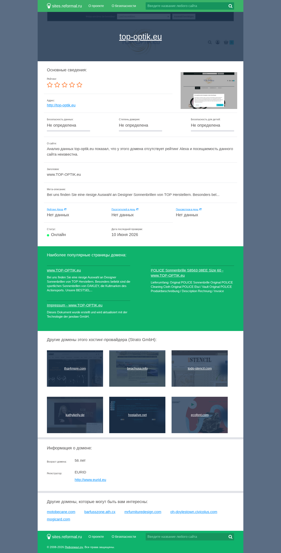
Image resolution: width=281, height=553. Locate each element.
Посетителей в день (123, 209)
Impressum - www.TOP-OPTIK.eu (74, 305)
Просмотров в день (187, 209)
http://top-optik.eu (61, 105)
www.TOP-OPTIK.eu (64, 270)
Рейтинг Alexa (55, 209)
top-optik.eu (140, 36)
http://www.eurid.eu (90, 480)
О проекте (96, 6)
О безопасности (124, 6)
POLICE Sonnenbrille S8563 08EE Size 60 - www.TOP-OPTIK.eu (187, 273)
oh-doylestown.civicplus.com (193, 512)
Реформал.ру (74, 547)
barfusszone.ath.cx (99, 512)
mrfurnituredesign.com (142, 512)
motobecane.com (61, 512)
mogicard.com (58, 519)
